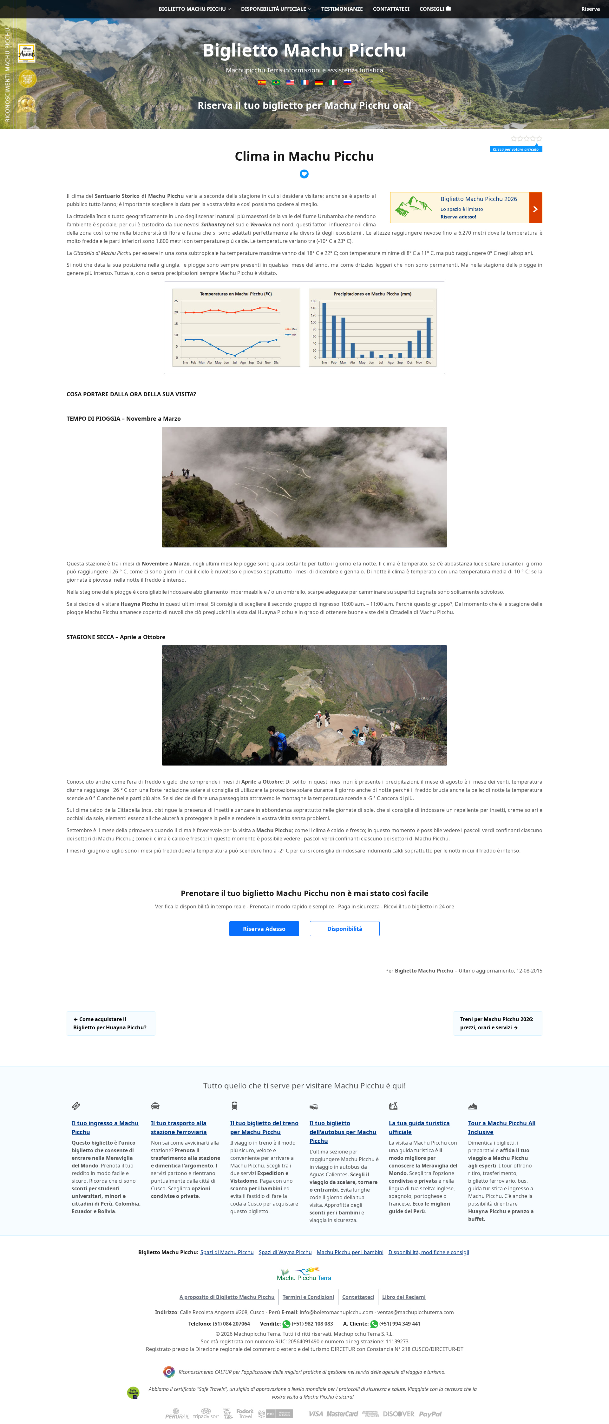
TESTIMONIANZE (342, 8)
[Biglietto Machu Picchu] (333, 83)
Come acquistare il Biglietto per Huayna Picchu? (110, 1023)
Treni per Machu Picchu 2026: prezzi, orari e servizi (497, 1023)
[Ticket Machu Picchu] (291, 83)
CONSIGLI (433, 8)
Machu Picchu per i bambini (350, 1252)
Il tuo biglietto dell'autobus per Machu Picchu (343, 1132)
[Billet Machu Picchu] (305, 83)
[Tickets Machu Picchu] (319, 83)
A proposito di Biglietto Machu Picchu (227, 1297)
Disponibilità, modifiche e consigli (429, 1252)
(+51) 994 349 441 (400, 1323)
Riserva (590, 8)
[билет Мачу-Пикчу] (347, 83)
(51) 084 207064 (231, 1323)
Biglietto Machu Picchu (304, 49)
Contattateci (358, 1297)
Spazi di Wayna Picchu (285, 1252)
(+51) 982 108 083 (312, 1323)
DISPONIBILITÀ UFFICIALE (273, 8)
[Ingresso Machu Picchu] (276, 83)
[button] (264, 928)
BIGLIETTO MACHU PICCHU (192, 8)
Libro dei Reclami (404, 1297)
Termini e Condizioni (308, 1297)
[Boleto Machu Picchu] (262, 83)
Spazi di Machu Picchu (227, 1252)
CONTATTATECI (391, 8)
